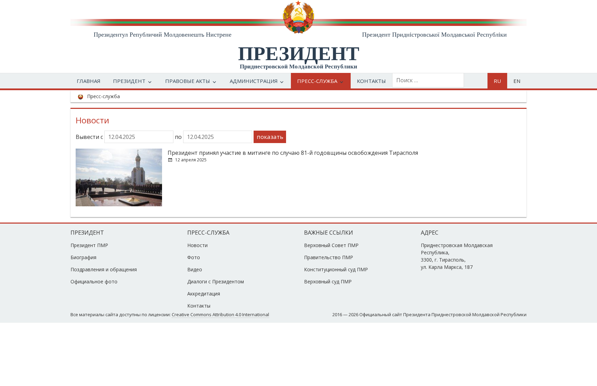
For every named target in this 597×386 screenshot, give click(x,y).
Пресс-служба (317, 80)
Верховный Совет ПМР (331, 245)
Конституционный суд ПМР (336, 269)
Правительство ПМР (328, 257)
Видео (194, 269)
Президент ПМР (89, 245)
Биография (83, 257)
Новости (197, 245)
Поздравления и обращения (103, 269)
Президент (129, 80)
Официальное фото (93, 281)
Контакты (371, 80)
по (179, 137)
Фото (193, 257)
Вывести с (90, 137)
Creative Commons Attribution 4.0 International (220, 314)
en (516, 80)
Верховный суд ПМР (328, 281)
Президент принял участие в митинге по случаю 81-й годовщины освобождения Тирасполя (293, 153)
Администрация (254, 80)
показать (270, 137)
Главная (89, 80)
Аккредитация (203, 293)
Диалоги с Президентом (215, 281)
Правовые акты (187, 80)
